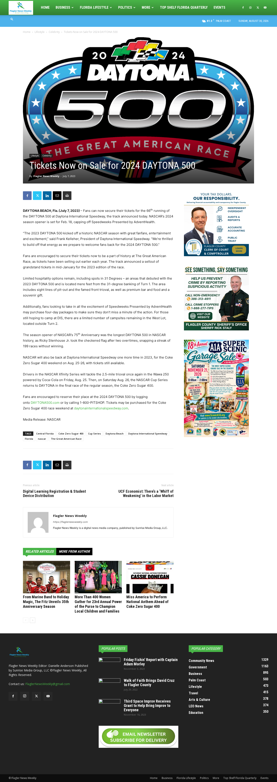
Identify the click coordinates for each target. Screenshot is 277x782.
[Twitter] (257, 7)
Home (45, 7)
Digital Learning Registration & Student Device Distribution (54, 493)
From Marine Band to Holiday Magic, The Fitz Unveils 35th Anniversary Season (46, 602)
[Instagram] (250, 7)
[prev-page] (25, 620)
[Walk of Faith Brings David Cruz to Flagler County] (109, 686)
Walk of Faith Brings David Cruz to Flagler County (149, 682)
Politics (125, 7)
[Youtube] (265, 7)
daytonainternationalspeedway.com (101, 408)
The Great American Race (66, 438)
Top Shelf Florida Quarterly (184, 7)
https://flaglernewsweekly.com (70, 521)
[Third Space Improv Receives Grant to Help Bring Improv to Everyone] (109, 706)
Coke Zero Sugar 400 (70, 433)
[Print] (67, 195)
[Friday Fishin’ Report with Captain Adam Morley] (109, 665)
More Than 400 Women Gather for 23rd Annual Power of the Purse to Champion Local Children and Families (98, 604)
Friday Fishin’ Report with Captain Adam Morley (151, 661)
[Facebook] (243, 7)
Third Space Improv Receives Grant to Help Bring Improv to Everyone (147, 705)
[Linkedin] (47, 195)
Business (63, 7)
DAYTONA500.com (45, 403)
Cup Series (94, 433)
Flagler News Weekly (46, 176)
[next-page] (32, 620)
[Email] (57, 195)
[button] (12, 19)
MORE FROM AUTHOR (74, 551)
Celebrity (54, 32)
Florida (29, 438)
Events (219, 7)
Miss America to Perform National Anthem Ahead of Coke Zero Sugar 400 (147, 602)
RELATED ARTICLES (40, 551)
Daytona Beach (115, 433)
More (146, 7)
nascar (42, 438)
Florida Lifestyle (94, 7)
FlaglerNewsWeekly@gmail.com (47, 684)
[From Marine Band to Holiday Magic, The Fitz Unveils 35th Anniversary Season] (46, 577)
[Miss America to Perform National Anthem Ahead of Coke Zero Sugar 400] (150, 577)
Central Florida (45, 433)
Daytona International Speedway (147, 433)
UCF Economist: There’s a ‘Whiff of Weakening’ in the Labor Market (146, 493)
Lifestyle (40, 32)
